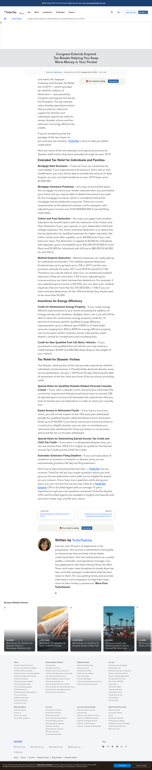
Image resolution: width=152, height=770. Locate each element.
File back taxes (113, 698)
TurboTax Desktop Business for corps (89, 681)
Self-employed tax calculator (54, 723)
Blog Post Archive (71, 757)
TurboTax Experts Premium (54, 681)
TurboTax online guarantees (23, 671)
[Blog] (5, 19)
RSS (108, 747)
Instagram (121, 747)
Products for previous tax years (87, 684)
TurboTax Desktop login (85, 665)
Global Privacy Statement (44, 764)
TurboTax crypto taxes (21, 698)
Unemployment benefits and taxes (25, 692)
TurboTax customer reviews (86, 710)
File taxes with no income (117, 679)
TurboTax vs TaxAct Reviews (86, 723)
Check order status (83, 676)
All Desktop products (84, 671)
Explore (72, 12)
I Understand (122, 765)
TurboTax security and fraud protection (27, 673)
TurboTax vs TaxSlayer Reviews (87, 721)
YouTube (103, 747)
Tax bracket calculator (52, 715)
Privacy (23, 757)
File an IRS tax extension (22, 718)
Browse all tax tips (114, 668)
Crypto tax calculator (52, 726)
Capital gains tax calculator (54, 729)
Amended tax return (115, 692)
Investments (47, 12)
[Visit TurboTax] (22, 747)
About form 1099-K (115, 687)
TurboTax (73, 140)
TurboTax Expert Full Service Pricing (57, 684)
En (119, 12)
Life (29, 12)
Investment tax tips (20, 703)
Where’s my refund (20, 715)
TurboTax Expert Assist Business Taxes (58, 689)
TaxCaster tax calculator (53, 713)
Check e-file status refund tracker (56, 718)
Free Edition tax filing (52, 668)
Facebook (112, 747)
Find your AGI (113, 700)
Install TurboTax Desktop (85, 673)
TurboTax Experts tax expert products (57, 679)
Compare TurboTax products (23, 665)
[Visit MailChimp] (76, 747)
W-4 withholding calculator (54, 721)
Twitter (117, 747)
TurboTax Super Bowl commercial (88, 715)
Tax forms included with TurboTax (25, 676)
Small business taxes (115, 689)
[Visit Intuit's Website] (49, 742)
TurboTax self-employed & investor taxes (58, 673)
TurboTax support (20, 710)
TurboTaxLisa (57, 72)
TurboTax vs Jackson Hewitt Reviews (89, 726)
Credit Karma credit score (117, 726)
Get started (113, 81)
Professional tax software (117, 721)
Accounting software (115, 713)
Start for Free (131, 12)
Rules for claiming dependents (119, 676)
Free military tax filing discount (55, 676)
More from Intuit (114, 729)
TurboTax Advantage (84, 679)
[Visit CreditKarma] (58, 747)
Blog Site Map (57, 757)
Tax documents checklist (53, 734)
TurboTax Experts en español (23, 681)
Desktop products (83, 668)
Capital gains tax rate (115, 695)
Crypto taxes (113, 684)
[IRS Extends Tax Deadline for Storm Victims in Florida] (52, 628)
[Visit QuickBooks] (39, 747)
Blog (104, 741)
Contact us (17, 713)
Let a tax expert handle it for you (94, 3)
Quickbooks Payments (116, 718)
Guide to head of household (118, 673)
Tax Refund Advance (20, 689)
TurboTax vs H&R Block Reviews (87, 718)
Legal (16, 757)
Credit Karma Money (21, 700)
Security (31, 757)
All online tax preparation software (25, 668)
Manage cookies (43, 757)
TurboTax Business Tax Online (55, 692)
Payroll (111, 715)
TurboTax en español (21, 679)
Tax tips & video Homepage (118, 665)
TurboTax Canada (114, 710)
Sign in (143, 12)
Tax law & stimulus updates (23, 687)
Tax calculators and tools (53, 710)
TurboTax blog (82, 713)
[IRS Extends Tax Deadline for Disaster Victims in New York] (85, 628)
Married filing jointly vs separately (120, 671)
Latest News (17, 19)
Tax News (10, 640)
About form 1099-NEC (116, 681)
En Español (60, 12)
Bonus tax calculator (52, 731)
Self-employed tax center (22, 684)
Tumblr (126, 747)
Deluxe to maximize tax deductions (57, 671)
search (112, 12)
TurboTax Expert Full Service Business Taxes (59, 687)
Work (37, 12)
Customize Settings (141, 765)
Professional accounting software (119, 723)
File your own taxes (20, 695)
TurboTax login (50, 665)
